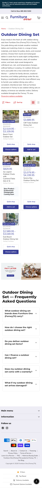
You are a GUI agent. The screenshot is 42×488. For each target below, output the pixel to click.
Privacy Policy (13, 453)
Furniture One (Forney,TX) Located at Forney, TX (20, 458)
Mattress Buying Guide (30, 456)
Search (6, 451)
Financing (33, 451)
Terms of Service (25, 453)
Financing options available (11, 96)
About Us (14, 451)
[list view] (38, 102)
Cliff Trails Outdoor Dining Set (30, 124)
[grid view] (33, 102)
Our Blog (21, 460)
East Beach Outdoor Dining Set (10, 238)
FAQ (18, 456)
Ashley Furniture (8, 139)
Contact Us (23, 451)
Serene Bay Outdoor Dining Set (30, 179)
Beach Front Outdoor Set (7, 135)
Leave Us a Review (8, 456)
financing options (21, 363)
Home (3, 29)
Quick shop (11, 144)
